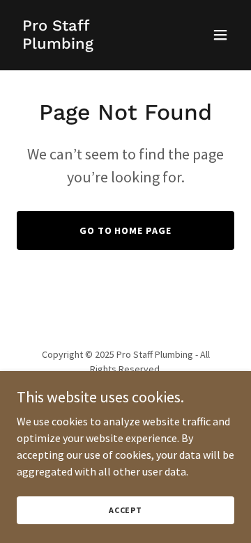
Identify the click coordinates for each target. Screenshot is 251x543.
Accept (125, 510)
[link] (92, 45)
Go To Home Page (125, 230)
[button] (220, 35)
